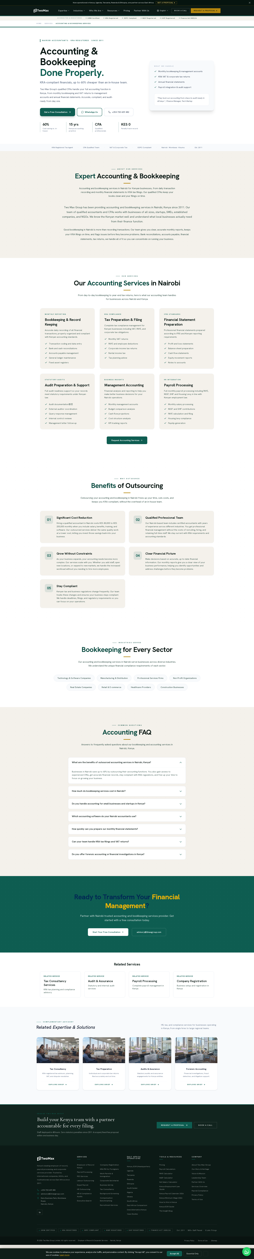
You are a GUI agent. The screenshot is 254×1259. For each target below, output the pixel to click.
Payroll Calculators (167, 1169)
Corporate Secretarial (109, 1180)
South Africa (132, 1201)
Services (49, 23)
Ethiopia (130, 1183)
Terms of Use (197, 1199)
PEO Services (82, 1176)
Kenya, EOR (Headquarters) (138, 1166)
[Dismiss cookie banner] (205, 1253)
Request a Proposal (172, 1125)
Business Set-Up (106, 1185)
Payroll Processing (84, 1172)
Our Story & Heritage (200, 1169)
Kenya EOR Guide (166, 1206)
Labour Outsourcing (85, 1180)
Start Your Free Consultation (106, 932)
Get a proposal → (166, 3)
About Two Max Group (201, 1165)
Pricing (127, 10)
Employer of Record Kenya (85, 1166)
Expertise (62, 10)
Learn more (64, 1255)
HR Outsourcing (83, 1189)
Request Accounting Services (125, 440)
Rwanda (130, 1179)
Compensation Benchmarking (106, 1199)
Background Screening (109, 1193)
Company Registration (109, 1165)
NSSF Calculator (166, 1177)
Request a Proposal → (206, 11)
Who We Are (95, 10)
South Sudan (132, 1188)
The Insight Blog (165, 1211)
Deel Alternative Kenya (136, 1209)
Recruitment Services (109, 1205)
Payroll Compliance (200, 1190)
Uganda (130, 1170)
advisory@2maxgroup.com (149, 932)
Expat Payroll (82, 1185)
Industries (78, 10)
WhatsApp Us (91, 112)
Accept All (174, 1253)
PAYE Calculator (166, 1173)
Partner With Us (141, 10)
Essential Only (193, 1253)
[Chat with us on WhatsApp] (246, 1251)
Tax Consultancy (107, 1189)
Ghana (130, 1196)
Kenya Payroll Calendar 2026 (171, 1193)
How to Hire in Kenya (168, 1202)
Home (38, 23)
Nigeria (130, 1192)
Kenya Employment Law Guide (169, 1187)
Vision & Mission (198, 1173)
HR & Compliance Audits (84, 1195)
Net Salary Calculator (168, 1182)
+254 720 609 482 (120, 112)
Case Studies (132, 1214)
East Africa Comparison (137, 1205)
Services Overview (199, 1186)
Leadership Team (199, 1177)
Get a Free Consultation (55, 112)
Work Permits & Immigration (106, 1175)
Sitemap (214, 1240)
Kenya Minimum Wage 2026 (170, 1198)
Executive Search (84, 1200)
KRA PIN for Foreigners (109, 1169)
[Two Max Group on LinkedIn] (39, 1212)
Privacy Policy (197, 1195)
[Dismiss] (249, 2)
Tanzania (130, 1175)
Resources (112, 10)
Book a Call (180, 11)
